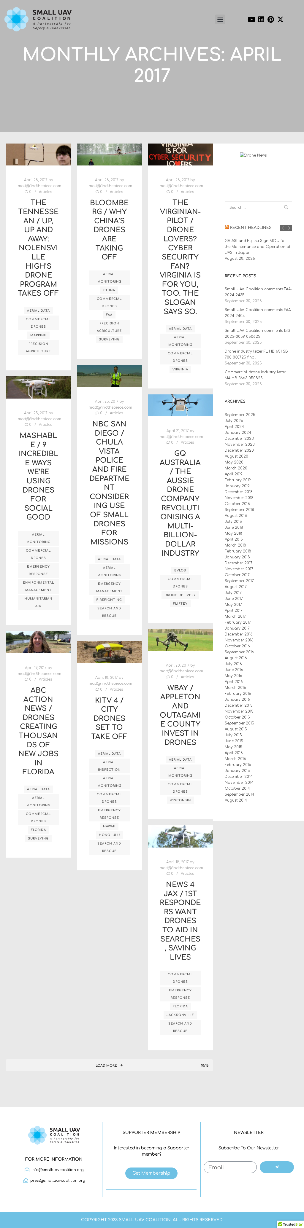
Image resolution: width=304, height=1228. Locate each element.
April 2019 (234, 474)
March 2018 (235, 545)
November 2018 (239, 498)
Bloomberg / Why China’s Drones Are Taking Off (109, 230)
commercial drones (38, 323)
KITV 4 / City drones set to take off (109, 719)
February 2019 (238, 480)
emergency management (109, 587)
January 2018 (237, 557)
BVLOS (180, 570)
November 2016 (239, 640)
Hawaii (109, 826)
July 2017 (233, 593)
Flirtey (180, 603)
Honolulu (109, 835)
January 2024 (238, 433)
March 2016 (235, 688)
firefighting (109, 599)
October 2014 (237, 788)
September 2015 (239, 723)
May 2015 (233, 747)
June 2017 (234, 599)
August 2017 (236, 587)
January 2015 (237, 771)
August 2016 (236, 658)
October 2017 (237, 575)
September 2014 (239, 794)
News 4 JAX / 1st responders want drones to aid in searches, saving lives (180, 921)
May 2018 (233, 533)
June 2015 (234, 741)
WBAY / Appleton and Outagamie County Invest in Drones (180, 715)
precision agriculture (38, 347)
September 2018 (239, 510)
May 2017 (233, 605)
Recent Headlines (251, 228)
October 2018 (237, 504)
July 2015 (233, 735)
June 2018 (234, 527)
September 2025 (240, 415)
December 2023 (239, 439)
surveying (109, 339)
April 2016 (234, 682)
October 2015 (237, 717)
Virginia (180, 369)
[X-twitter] (280, 19)
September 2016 (239, 652)
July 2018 (233, 522)
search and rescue (109, 612)
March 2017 (235, 616)
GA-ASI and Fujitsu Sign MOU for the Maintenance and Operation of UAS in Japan (257, 247)
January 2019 (237, 486)
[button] (220, 19)
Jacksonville (180, 1015)
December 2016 (239, 634)
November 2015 (239, 711)
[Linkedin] (261, 19)
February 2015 (238, 765)
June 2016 (234, 670)
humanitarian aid (38, 602)
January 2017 (237, 628)
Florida (38, 830)
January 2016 (237, 699)
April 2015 (234, 753)
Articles (45, 192)
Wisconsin (180, 800)
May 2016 (233, 676)
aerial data (38, 310)
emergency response (38, 570)
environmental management (38, 586)
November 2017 (239, 569)
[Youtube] (251, 19)
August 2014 (236, 800)
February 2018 (238, 551)
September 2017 (239, 581)
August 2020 (236, 456)
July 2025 (234, 421)
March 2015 (235, 759)
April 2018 (234, 539)
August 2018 (236, 516)
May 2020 (234, 462)
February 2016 (238, 694)
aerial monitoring (109, 278)
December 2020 (239, 450)
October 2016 (237, 646)
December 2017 (238, 563)
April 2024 (234, 427)
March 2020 (236, 468)
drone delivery (180, 595)
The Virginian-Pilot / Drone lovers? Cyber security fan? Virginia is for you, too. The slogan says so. (180, 257)
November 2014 (239, 783)
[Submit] (277, 1167)
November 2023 (239, 444)
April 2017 (234, 611)
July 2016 (233, 664)
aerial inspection (109, 766)
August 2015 (236, 729)
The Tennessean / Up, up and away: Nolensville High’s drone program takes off (38, 248)
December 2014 (239, 777)
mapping (38, 335)
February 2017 (238, 622)
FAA (109, 314)
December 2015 (239, 705)
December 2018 (239, 492)
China (109, 290)
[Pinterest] (271, 19)
